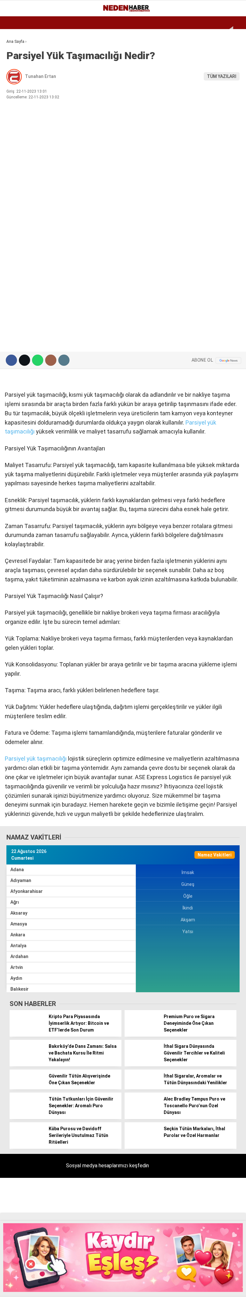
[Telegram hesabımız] (168, 1286)
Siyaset (19, 117)
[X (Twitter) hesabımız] (57, 1286)
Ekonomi (19, 52)
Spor (15, 91)
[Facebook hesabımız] (29, 1286)
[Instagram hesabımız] (84, 1286)
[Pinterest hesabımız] (140, 1286)
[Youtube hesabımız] (112, 1286)
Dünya (17, 78)
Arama (180, 31)
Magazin (20, 104)
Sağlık (17, 130)
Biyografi (20, 65)
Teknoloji (21, 143)
